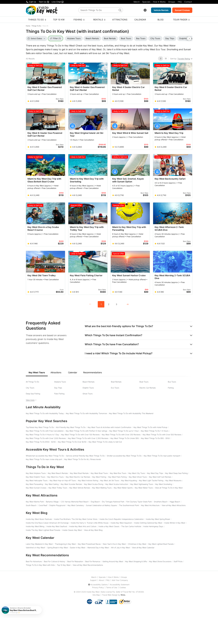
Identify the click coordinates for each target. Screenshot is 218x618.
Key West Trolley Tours (57, 488)
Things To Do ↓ (37, 19)
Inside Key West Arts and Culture (82, 526)
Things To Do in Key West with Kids (40, 565)
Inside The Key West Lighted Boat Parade (43, 530)
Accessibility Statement (119, 584)
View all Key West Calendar (143, 547)
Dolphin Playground (57, 505)
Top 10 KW (59, 19)
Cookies (122, 587)
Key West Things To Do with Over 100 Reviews (80, 434)
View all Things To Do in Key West (169, 488)
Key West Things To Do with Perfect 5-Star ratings (86, 431)
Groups (171, 2)
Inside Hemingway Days (153, 526)
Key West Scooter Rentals (71, 484)
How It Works (159, 2)
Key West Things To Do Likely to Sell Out (105, 442)
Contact (188, 2)
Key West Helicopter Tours (36, 480)
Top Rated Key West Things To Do (40, 427)
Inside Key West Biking (35, 526)
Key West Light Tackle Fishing (151, 480)
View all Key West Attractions (174, 505)
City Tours (30, 388)
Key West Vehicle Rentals (79, 488)
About (101, 580)
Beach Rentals (88, 382)
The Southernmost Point (129, 505)
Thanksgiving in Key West (65, 544)
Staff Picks (178, 561)
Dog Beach (95, 502)
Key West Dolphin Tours (35, 477)
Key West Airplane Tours (36, 473)
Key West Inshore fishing (88, 480)
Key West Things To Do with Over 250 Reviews (121, 434)
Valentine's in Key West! (35, 547)
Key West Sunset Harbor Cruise (129, 275)
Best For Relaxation (75, 561)
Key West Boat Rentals (79, 473)
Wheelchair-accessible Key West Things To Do (45, 456)
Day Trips (58, 388)
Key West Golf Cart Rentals (160, 477)
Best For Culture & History (54, 561)
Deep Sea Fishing (33, 394)
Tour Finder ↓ (181, 19)
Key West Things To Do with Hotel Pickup (150, 427)
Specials (146, 2)
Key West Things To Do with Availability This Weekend (131, 413)
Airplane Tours (60, 382)
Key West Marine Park (35, 502)
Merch (137, 2)
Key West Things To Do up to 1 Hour (124, 431)
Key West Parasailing (34, 484)
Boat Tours (143, 382)
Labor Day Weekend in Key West (39, 544)
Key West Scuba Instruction (116, 484)
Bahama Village (52, 502)
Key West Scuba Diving (93, 484)
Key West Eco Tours (55, 477)
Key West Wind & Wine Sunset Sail (130, 133)
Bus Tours (172, 382)
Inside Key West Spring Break (158, 519)
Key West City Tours (136, 473)
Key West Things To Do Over (72, 442)
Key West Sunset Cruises (36, 488)
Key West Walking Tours (102, 488)
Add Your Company (120, 580)
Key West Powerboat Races (89, 544)
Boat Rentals (116, 382)
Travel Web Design (109, 595)
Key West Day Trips (155, 473)
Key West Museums (173, 480)
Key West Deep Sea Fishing (176, 473)
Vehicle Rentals (161, 10)
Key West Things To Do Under (124, 438)
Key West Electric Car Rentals (78, 477)
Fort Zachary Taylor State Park (139, 502)
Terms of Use (111, 587)
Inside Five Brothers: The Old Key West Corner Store (75, 519)
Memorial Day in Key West (98, 547)
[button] (138, 326)
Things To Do (36, 26)
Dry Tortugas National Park (113, 502)
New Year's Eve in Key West (114, 544)
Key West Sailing (52, 484)
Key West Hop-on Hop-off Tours (63, 480)
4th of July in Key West (120, 547)
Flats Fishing (59, 394)
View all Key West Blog (93, 530)
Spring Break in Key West (57, 547)
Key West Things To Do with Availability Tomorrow (86, 413)
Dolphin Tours (88, 388)
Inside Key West (93, 592)
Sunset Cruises (182, 10)
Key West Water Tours (144, 488)
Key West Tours (37, 372)
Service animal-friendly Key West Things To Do (85, 456)
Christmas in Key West (137, 544)
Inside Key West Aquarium (121, 523)
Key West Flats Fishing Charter (86, 275)
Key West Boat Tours (99, 473)
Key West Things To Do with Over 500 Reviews (162, 434)
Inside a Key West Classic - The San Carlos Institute (120, 526)
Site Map (96, 595)
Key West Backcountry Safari (170, 179)
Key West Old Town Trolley (41, 275)
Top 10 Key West (64, 565)
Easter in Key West (77, 547)
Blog (161, 19)
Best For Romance (92, 561)
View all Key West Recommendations (88, 565)
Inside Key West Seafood (56, 526)
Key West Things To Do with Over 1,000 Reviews (46, 438)
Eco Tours (115, 388)
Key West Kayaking (129, 480)
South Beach (31, 505)
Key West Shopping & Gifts (136, 561)
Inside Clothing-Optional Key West (148, 523)
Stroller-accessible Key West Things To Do (124, 456)
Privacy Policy (98, 587)
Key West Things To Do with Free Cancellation (45, 431)
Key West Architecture (150, 505)
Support (93, 580)
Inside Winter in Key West (174, 523)
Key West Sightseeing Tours (141, 484)
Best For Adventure (34, 561)
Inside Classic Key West (72, 530)
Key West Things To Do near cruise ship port (44, 459)
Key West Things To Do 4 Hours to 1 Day (42, 434)
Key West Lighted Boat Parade (161, 544)
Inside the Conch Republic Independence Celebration (122, 519)
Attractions (119, 19)
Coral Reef (43, 505)
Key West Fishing (99, 477)
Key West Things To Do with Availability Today (45, 413)
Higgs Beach (175, 502)
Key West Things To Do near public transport (162, 456)
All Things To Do (32, 382)
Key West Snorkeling (163, 484)
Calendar (140, 19)
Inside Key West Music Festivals (39, 519)
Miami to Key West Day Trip (169, 133)
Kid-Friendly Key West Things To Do (71, 427)
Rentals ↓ (99, 19)
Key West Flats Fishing (117, 477)
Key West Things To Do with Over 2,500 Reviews (88, 438)
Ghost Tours (88, 394)
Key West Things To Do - (155, 438)
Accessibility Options (99, 584)
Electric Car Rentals (147, 388)
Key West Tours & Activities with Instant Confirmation (109, 427)
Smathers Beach (160, 502)
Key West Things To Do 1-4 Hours (154, 431)
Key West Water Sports (123, 488)
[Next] (127, 304)
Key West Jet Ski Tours (109, 480)
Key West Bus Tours (118, 473)
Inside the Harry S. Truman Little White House (89, 523)
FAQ (180, 2)
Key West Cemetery (76, 505)
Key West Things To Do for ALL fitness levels (82, 459)
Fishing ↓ (79, 19)
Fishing (171, 388)
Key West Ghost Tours (138, 477)
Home (28, 26)
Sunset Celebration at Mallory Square (101, 505)
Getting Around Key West (112, 561)
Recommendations (92, 372)
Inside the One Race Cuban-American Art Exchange (47, 523)
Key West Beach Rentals (58, 473)
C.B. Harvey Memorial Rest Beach (75, 502)
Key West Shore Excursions (160, 561)
